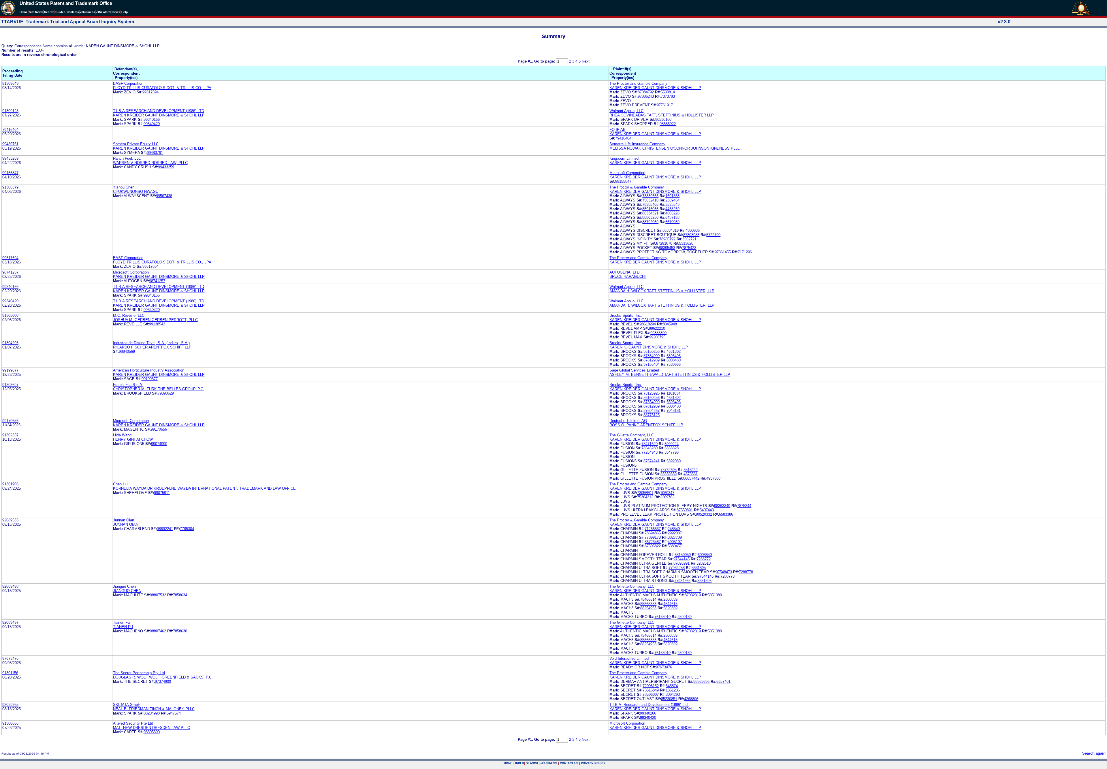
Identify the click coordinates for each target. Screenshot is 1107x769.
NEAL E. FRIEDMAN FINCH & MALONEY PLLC (154, 709)
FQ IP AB (617, 129)
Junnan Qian (123, 520)
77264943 (649, 452)
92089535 (10, 520)
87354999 (651, 356)
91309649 (10, 83)
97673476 (10, 658)
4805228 (672, 213)
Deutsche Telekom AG (628, 421)
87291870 (664, 243)
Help (124, 12)
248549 (674, 529)
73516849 (651, 690)
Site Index (36, 12)
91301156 (10, 673)
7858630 (180, 631)
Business (87, 12)
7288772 (703, 559)
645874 (672, 686)
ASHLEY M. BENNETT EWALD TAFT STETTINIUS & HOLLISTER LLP (669, 374)
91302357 (10, 435)
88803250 (650, 217)
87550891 (685, 510)
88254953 (648, 608)
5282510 (703, 563)
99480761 (10, 144)
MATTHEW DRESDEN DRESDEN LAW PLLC (151, 727)
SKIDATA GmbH (126, 704)
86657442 (691, 478)
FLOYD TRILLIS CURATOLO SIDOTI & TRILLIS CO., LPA (162, 88)
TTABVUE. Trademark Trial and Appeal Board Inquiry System (67, 21)
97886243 (646, 96)
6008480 (674, 360)
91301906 (10, 484)
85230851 (669, 699)
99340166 (152, 119)
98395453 (667, 248)
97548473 (724, 572)
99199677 (10, 370)
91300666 (10, 723)
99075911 (162, 493)
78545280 (649, 448)
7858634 (180, 595)
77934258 (677, 568)
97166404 (651, 364)
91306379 (10, 187)
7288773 (727, 576)
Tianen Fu (121, 622)
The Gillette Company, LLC (631, 586)
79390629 (166, 393)
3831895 (699, 568)
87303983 (691, 235)
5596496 (674, 356)
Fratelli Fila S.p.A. (128, 384)
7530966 (674, 364)
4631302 (674, 351)
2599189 (684, 617)
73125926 (651, 393)
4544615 (670, 604)
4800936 (693, 230)
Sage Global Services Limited (634, 370)
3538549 (672, 204)
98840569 (127, 351)
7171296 (745, 252)
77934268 (682, 580)
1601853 (672, 196)
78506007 (651, 694)
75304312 (645, 497)
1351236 (673, 690)
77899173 (653, 537)
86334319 (670, 230)
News (116, 12)
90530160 (663, 119)
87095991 (681, 563)
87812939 (651, 360)
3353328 (671, 448)
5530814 (668, 92)
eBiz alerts (103, 12)
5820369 (670, 608)
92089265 (10, 704)
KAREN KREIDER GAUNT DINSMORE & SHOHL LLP (655, 88)
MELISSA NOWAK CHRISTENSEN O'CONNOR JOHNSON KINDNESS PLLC (674, 148)
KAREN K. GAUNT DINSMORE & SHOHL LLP (648, 347)
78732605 (668, 470)
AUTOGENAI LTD (624, 272)
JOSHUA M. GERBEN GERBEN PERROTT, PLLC (155, 320)
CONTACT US (569, 763)
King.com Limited (624, 158)
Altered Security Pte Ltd (133, 723)
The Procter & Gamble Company (636, 520)
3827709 (675, 537)
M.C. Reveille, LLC (128, 315)
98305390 (152, 732)
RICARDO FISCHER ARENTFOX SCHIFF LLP (152, 347)
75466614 (648, 599)
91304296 (10, 343)
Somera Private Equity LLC (136, 144)
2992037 (675, 533)
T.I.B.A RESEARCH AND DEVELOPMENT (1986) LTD (158, 111)
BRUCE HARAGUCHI (627, 276)
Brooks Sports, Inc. (625, 315)
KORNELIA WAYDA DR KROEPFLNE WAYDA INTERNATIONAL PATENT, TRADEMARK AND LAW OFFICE (204, 488)
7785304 (187, 529)
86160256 (651, 351)
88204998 (152, 713)
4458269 (672, 209)
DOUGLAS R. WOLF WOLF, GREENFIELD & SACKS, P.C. (163, 677)
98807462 (158, 631)
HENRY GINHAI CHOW (133, 439)
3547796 (671, 452)
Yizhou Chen (123, 187)
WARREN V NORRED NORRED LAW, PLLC (150, 163)
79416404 (10, 129)
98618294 (648, 324)
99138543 (157, 324)
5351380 (715, 595)
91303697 (10, 384)
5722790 (713, 235)
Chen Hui (120, 484)
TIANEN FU (123, 627)
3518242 (691, 470)
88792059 (650, 222)
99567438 (164, 196)
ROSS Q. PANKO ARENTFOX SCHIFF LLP (646, 425)
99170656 (10, 421)
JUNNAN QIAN (125, 524)
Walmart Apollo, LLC (626, 111)
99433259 (10, 158)
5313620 (686, 243)
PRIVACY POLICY (593, 763)
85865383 (648, 604)
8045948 (670, 324)
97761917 (665, 105)
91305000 (10, 315)
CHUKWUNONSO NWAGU (135, 191)
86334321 (650, 213)
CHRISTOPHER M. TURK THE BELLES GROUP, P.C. (158, 389)
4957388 (713, 478)
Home (24, 12)
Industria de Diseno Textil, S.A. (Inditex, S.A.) (151, 343)
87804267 (651, 410)
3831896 (704, 580)
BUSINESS (549, 763)
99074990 (159, 444)
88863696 (701, 681)
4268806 (691, 699)
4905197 (675, 542)
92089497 (10, 622)
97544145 (681, 559)
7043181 (674, 410)
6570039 (672, 222)
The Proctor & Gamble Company (636, 187)
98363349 (722, 506)
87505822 (653, 546)
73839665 (650, 196)
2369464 (672, 200)
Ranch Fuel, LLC (127, 158)
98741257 (10, 272)
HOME (508, 763)
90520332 (704, 514)
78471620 (649, 444)
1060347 (667, 493)
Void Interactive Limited (629, 658)
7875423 (689, 248)
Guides (60, 12)
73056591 (645, 493)
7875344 (744, 506)
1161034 (673, 393)
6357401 (723, 681)
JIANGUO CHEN (127, 591)
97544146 (705, 576)
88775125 (651, 415)
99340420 (152, 124)
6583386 (726, 514)
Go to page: (545, 61)
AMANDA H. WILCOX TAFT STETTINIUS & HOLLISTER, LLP (661, 291)
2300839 (670, 599)
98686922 (668, 124)
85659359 (668, 474)
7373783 (668, 96)
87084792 (646, 92)
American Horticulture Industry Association (148, 370)
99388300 (658, 333)
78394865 (653, 533)
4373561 (691, 474)
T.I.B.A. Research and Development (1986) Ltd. (649, 704)
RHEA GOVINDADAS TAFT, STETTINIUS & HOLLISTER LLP (661, 115)
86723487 (653, 542)
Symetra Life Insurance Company (637, 144)
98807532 (158, 595)
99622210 (657, 328)
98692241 (165, 529)
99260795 (657, 337)
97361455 (723, 252)
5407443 (707, 510)
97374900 (163, 681)
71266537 (653, 529)
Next (586, 61)
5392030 (674, 461)
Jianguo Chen (124, 586)
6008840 (705, 555)
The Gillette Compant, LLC (631, 435)
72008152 (651, 686)
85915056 (650, 209)
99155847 (10, 173)
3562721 (689, 239)
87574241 (651, 461)
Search (49, 12)
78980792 (667, 239)
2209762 (667, 497)
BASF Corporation (128, 83)
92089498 (10, 586)
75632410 (650, 200)
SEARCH (532, 763)
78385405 (650, 204)
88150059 (683, 555)
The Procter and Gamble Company (638, 83)
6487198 (672, 217)
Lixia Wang (122, 435)
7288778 (746, 572)
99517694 (150, 92)
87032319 (693, 595)
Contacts (73, 12)
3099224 (671, 444)
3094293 (673, 694)
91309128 (10, 111)
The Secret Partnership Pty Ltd (139, 673)
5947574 (174, 713)
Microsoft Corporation (627, 173)
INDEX (519, 763)
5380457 (675, 546)
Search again (1094, 753)
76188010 (662, 617)
